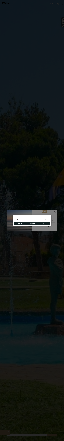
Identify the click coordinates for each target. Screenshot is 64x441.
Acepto (44, 223)
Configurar (20, 223)
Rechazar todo (32, 223)
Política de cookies (31, 220)
